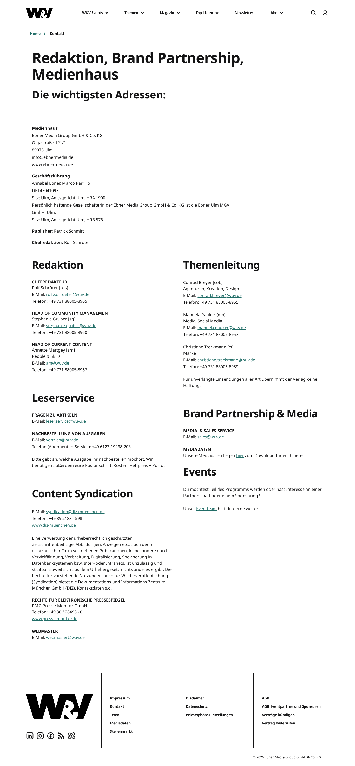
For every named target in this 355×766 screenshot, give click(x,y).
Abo (274, 13)
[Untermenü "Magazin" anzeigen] (178, 13)
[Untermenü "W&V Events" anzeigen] (107, 13)
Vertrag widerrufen (278, 723)
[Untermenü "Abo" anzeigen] (282, 13)
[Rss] (61, 735)
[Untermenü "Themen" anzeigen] (142, 13)
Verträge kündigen (278, 714)
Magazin (167, 13)
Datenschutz (196, 706)
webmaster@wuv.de (65, 637)
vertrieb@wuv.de (62, 440)
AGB (265, 698)
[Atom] (71, 735)
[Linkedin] (30, 735)
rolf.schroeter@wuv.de (67, 294)
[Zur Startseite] (59, 706)
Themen (131, 13)
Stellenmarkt (121, 731)
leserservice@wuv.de (66, 421)
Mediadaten (120, 723)
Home (35, 33)
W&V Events (92, 13)
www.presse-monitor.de (54, 619)
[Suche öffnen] (314, 13)
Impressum (120, 698)
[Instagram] (40, 735)
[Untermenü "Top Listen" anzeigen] (217, 13)
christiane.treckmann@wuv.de (226, 360)
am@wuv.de (57, 363)
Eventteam (206, 508)
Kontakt (117, 706)
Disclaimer (195, 698)
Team (114, 714)
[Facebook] (51, 735)
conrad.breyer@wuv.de (219, 295)
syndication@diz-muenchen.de (75, 511)
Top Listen (204, 13)
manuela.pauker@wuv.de (221, 328)
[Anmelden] (325, 13)
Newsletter (244, 13)
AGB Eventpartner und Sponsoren (291, 706)
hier (240, 455)
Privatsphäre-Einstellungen (209, 714)
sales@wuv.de (210, 437)
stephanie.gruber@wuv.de (71, 325)
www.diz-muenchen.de (54, 525)
